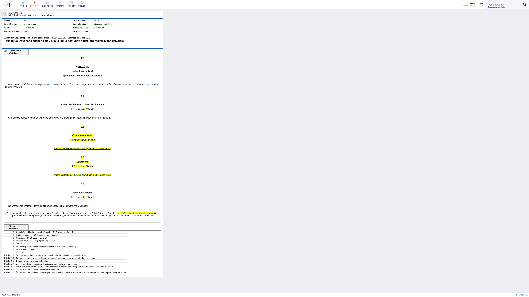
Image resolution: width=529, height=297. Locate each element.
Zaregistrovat (467, 5)
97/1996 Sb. (78, 84)
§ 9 (73, 140)
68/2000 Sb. (128, 84)
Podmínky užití (522, 295)
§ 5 (75, 166)
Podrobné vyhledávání (496, 7)
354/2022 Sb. (80, 148)
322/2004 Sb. (153, 84)
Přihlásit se (478, 5)
